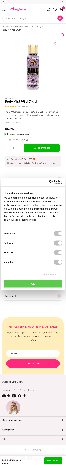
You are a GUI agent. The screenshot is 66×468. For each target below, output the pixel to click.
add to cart (53, 460)
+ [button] (19, 148)
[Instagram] (4, 395)
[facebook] (19, 395)
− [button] (8, 148)
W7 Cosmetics (11, 98)
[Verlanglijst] (55, 43)
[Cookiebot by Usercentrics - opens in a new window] (49, 182)
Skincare (19, 26)
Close (33, 420)
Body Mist (41, 26)
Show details (49, 274)
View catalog (4, 8)
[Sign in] (49, 9)
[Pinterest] (8, 395)
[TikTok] (24, 395)
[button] (61, 35)
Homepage (7, 26)
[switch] (58, 243)
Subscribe (33, 363)
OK (33, 284)
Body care (29, 26)
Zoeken (60, 18)
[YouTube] (14, 395)
